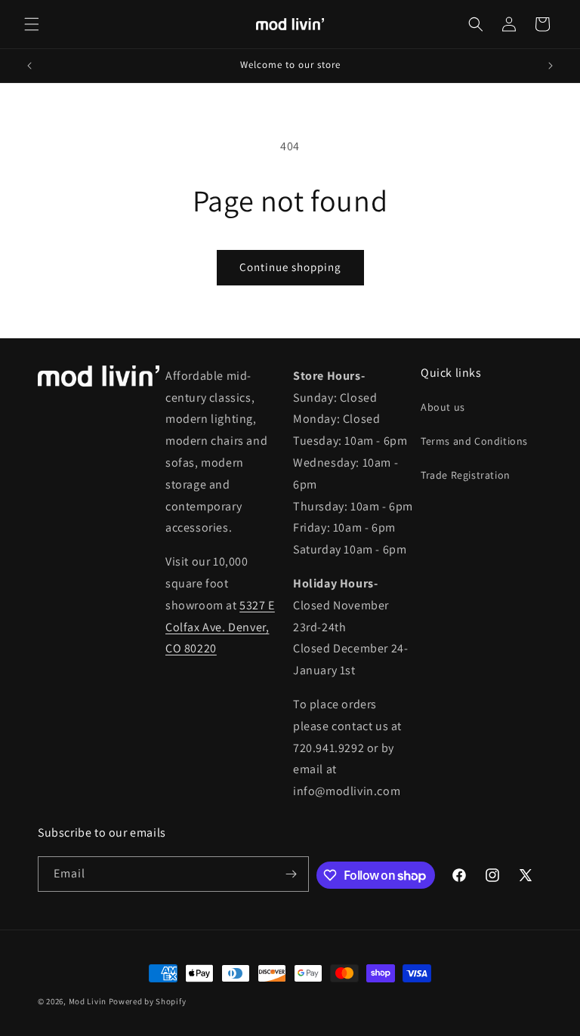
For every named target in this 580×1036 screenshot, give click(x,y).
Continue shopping (290, 267)
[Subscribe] (291, 874)
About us (443, 407)
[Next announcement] (550, 65)
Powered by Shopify (148, 1001)
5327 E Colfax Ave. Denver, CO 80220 (220, 627)
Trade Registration (466, 475)
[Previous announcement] (29, 65)
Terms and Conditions (474, 441)
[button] (31, 24)
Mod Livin (87, 1001)
